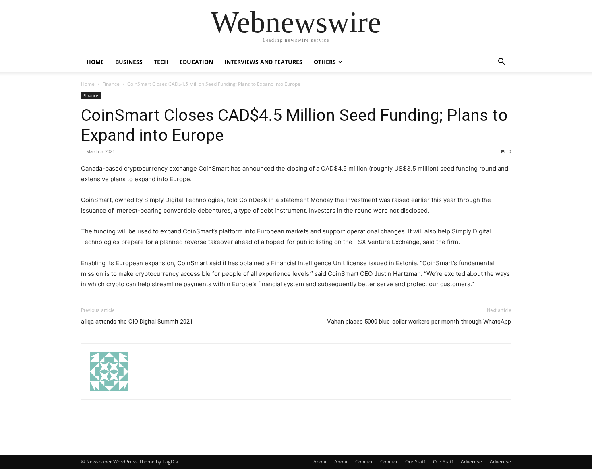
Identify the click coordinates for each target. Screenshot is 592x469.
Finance (111, 84)
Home (95, 62)
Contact (364, 461)
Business (129, 62)
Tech (161, 62)
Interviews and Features (263, 62)
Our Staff (415, 461)
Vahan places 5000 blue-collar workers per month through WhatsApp (419, 321)
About (320, 461)
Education (196, 62)
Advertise (471, 461)
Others (325, 62)
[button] (501, 62)
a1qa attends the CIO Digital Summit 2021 (137, 321)
